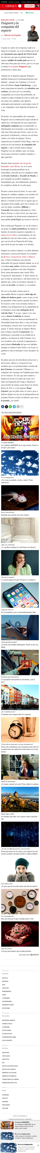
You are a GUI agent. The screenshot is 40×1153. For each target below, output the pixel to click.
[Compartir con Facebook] (2, 406)
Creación (5, 988)
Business (5, 981)
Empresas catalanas (9, 1073)
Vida (3, 985)
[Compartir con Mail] (18, 406)
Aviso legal (6, 1056)
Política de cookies (9, 1069)
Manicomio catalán (7, 20)
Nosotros (5, 1052)
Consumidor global (9, 1037)
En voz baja (6, 1008)
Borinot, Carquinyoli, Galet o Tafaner (19, 256)
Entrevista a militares (14, 2)
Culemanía (6, 1027)
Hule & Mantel (7, 1040)
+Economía (6, 998)
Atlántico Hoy (7, 1034)
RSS (3, 1063)
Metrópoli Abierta (8, 1020)
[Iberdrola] (30, 12)
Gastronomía (7, 1001)
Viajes (4, 995)
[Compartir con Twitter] (6, 406)
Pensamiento (6, 991)
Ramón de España (12, 35)
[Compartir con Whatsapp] (10, 406)
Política (5, 978)
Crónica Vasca (7, 1024)
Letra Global (6, 1030)
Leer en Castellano (6, 9)
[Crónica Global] (12, 6)
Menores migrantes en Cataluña (30, 2)
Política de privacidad (10, 1066)
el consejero (18, 66)
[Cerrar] (38, 1145)
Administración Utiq (9, 1083)
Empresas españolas (9, 1076)
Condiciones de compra (10, 1079)
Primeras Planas (8, 1005)
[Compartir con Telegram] (14, 406)
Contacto (5, 1059)
